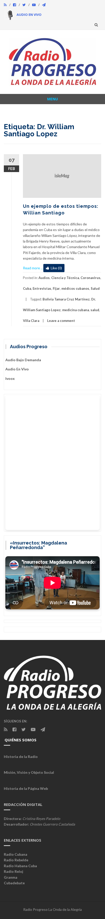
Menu (52, 98)
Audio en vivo (17, 369)
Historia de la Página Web (26, 788)
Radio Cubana (15, 854)
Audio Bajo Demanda (23, 360)
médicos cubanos (75, 288)
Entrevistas (42, 288)
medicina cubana (75, 310)
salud (94, 310)
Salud (95, 288)
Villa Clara (31, 321)
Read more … (33, 268)
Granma (10, 877)
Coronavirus (90, 278)
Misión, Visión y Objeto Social (29, 772)
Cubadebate (14, 883)
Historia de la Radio (21, 756)
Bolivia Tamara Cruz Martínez (66, 299)
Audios (44, 278)
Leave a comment (61, 321)
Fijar (56, 288)
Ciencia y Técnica (65, 278)
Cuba (27, 288)
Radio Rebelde (16, 860)
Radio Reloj (13, 871)
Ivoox (10, 378)
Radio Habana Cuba (20, 866)
